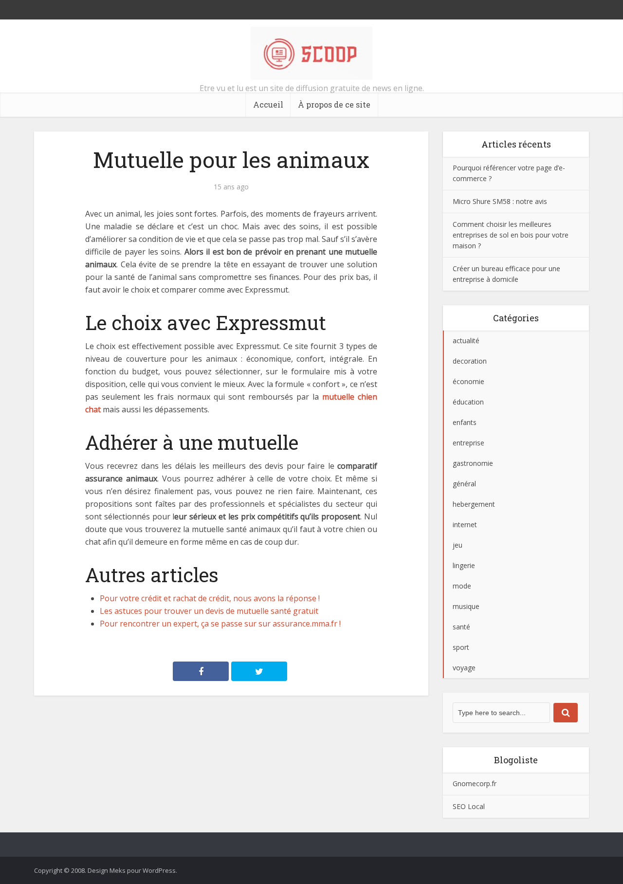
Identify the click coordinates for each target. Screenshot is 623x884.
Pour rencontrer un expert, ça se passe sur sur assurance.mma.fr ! (220, 623)
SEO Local (469, 806)
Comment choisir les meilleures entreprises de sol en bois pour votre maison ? (510, 235)
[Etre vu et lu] (311, 53)
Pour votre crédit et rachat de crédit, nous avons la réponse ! (210, 598)
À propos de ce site (334, 104)
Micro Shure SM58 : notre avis (500, 201)
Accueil (268, 104)
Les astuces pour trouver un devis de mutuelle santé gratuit (209, 611)
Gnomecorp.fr (474, 783)
